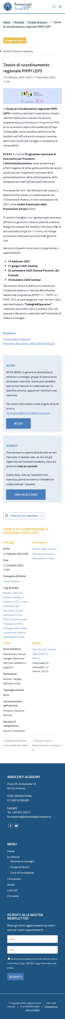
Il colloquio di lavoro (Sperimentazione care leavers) (47, 743)
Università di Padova (14, 632)
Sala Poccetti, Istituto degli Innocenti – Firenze (44, 653)
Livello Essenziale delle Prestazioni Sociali (15, 606)
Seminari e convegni (22, 861)
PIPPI (6, 619)
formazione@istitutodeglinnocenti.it (28, 413)
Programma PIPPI (12, 624)
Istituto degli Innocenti (16, 339)
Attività (19, 22)
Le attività (13, 857)
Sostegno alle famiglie (15, 628)
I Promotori (14, 879)
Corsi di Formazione (22, 872)
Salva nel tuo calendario (24, 515)
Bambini (7, 593)
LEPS (16, 602)
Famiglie (16, 597)
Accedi (11, 884)
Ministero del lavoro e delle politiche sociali (29, 343)
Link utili (12, 890)
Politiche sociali (18, 619)
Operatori (8, 615)
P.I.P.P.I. (18, 615)
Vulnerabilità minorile (14, 637)
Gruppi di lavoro (37, 22)
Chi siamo (13, 896)
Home (6, 22)
